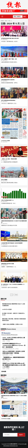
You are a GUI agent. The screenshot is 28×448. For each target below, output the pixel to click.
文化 (3, 155)
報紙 (3, 137)
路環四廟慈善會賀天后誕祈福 (7, 79)
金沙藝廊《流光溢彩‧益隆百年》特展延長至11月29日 (13, 314)
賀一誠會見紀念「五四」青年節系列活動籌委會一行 (12, 284)
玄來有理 (3, 176)
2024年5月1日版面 (5, 140)
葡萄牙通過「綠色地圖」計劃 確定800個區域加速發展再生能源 (14, 319)
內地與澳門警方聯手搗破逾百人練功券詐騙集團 (11, 243)
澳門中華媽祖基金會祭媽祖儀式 (8, 100)
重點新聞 (6, 217)
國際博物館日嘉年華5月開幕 (7, 263)
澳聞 (3, 35)
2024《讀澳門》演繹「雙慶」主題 (9, 59)
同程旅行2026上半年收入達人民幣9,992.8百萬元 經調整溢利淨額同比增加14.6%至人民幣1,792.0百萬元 (14, 365)
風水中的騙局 (4, 179)
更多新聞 (3, 371)
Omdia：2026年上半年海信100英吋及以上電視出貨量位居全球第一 (14, 338)
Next (16, 294)
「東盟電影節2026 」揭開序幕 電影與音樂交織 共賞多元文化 (14, 358)
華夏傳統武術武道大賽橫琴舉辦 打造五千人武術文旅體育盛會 (13, 304)
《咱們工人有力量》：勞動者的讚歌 (9, 158)
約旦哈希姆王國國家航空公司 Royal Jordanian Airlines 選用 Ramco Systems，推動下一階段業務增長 (14, 345)
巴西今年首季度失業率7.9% (7, 200)
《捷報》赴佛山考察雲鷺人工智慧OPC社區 (12, 324)
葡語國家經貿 (4, 196)
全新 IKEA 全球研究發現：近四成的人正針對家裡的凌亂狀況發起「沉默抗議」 (14, 352)
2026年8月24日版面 (7, 309)
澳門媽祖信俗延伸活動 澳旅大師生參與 (10, 38)
